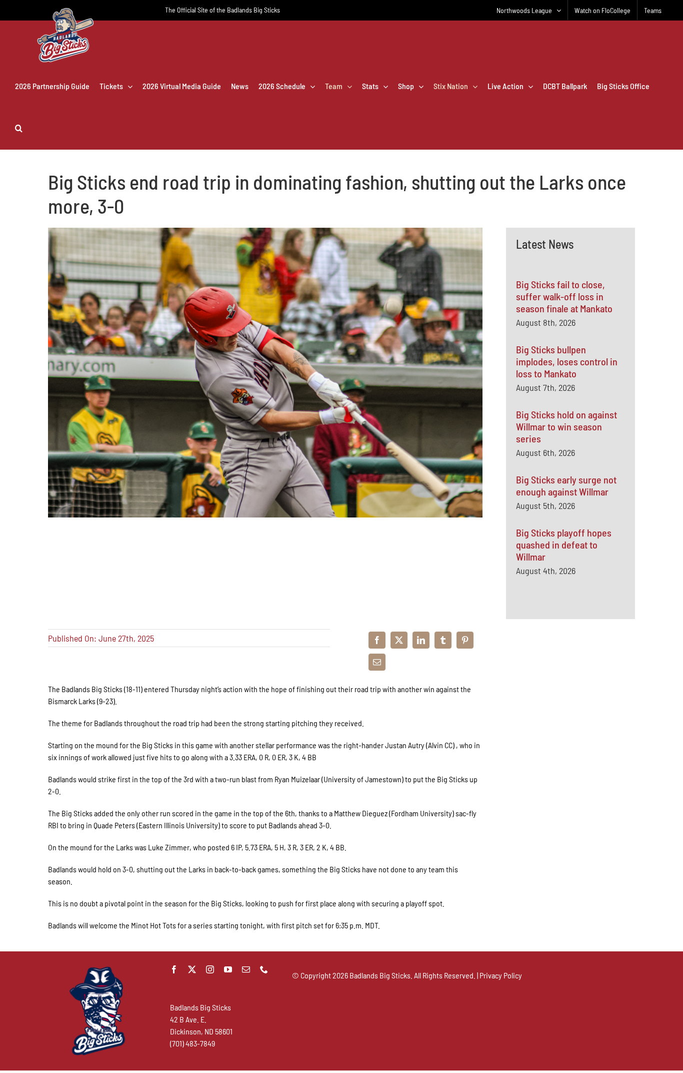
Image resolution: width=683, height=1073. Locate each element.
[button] (18, 128)
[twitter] (192, 969)
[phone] (264, 969)
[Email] (377, 662)
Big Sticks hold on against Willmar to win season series (566, 426)
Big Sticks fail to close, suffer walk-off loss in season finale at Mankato (564, 296)
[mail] (246, 969)
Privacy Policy (501, 975)
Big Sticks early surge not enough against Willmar (566, 485)
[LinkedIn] (421, 640)
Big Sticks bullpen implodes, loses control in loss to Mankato (567, 361)
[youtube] (228, 969)
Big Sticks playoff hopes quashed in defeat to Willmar (564, 544)
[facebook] (174, 969)
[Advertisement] (571, 745)
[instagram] (210, 969)
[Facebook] (377, 640)
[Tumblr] (443, 640)
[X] (399, 640)
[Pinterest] (465, 640)
